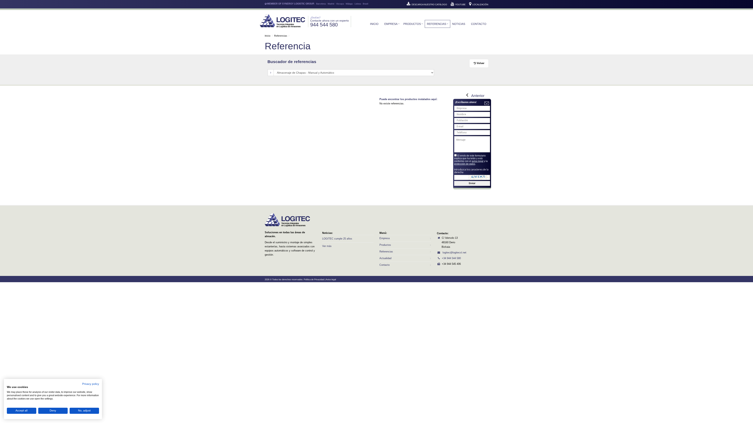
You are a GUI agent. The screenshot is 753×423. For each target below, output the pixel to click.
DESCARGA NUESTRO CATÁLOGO (429, 4)
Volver (480, 63)
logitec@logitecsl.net (454, 252)
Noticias (458, 23)
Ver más (327, 246)
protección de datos (464, 164)
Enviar (472, 183)
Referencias (436, 23)
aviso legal (477, 161)
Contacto (478, 23)
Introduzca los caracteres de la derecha (471, 171)
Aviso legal (331, 279)
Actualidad (385, 258)
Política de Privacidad (314, 279)
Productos (412, 23)
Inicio (374, 23)
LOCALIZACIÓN (480, 4)
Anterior (477, 96)
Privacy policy (90, 383)
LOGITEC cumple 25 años (337, 238)
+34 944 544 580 (451, 258)
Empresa (390, 23)
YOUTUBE (460, 4)
